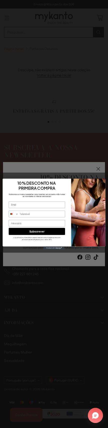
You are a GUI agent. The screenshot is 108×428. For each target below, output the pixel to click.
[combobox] (13, 214)
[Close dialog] (102, 182)
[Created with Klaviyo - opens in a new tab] (54, 248)
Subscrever (36, 231)
